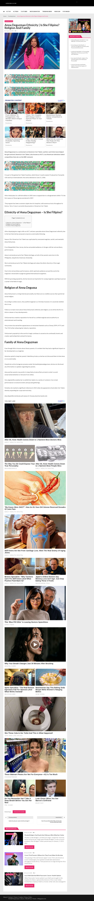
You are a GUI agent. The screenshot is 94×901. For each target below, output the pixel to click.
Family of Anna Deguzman (13, 225)
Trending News (47, 11)
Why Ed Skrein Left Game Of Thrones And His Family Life (29, 396)
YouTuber (24, 11)
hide (23, 218)
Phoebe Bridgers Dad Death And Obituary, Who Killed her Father (44, 835)
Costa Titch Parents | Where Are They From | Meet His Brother (44, 855)
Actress (15, 11)
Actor (8, 11)
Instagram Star (35, 11)
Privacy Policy (28, 897)
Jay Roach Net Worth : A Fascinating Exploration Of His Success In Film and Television (80, 53)
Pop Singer (66, 11)
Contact (10, 897)
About (5, 897)
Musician (57, 11)
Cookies (20, 897)
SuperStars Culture (11, 3)
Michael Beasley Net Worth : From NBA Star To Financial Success (79, 40)
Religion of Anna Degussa (13, 224)
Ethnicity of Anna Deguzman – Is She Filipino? (18, 222)
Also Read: (8, 396)
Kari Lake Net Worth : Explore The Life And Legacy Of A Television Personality (79, 59)
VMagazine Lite (41, 898)
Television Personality (19, 811)
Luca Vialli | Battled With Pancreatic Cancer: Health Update (43, 875)
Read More (29, 847)
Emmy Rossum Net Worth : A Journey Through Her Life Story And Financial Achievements (80, 46)
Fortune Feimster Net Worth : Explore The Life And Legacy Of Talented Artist (78, 66)
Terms (15, 897)
